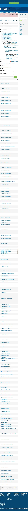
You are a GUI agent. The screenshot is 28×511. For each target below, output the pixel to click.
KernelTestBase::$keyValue (4, 285)
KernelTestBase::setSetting (4, 351)
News (1, 493)
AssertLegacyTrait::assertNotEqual (5, 250)
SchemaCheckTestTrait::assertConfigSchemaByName (8, 461)
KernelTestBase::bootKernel (4, 313)
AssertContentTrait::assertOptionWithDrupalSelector (8, 181)
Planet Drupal (2, 494)
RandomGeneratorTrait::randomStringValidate (7, 455)
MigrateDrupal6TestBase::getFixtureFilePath (6, 371)
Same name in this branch (5, 23)
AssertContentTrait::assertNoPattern (5, 155)
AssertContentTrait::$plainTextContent (6, 88)
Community (9, 493)
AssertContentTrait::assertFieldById (5, 97)
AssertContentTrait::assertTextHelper (5, 193)
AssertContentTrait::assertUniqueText (6, 203)
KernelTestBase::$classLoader (4, 275)
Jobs (1, 497)
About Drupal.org (2, 503)
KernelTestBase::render (4, 346)
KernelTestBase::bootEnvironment (5, 311)
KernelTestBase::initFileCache (4, 334)
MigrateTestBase (14, 42)
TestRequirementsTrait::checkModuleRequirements (7, 479)
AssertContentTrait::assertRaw (5, 188)
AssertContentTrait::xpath (4, 243)
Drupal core (22, 494)
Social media (2, 495)
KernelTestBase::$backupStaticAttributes (6, 270)
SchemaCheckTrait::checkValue (5, 473)
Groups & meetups (9, 497)
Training (8, 495)
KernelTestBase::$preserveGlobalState (6, 289)
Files (20, 31)
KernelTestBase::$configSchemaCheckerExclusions (7, 279)
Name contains (2, 70)
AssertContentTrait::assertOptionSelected (6, 176)
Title (9, 79)
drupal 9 (2, 12)
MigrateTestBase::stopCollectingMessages (6, 420)
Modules (22, 495)
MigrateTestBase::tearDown (4, 422)
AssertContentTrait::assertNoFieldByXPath (6, 133)
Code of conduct (9, 499)
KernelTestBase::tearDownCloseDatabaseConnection (8, 358)
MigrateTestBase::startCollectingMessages (6, 418)
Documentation (16, 493)
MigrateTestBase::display (4, 399)
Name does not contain (3, 73)
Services (21, 33)
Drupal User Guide (16, 495)
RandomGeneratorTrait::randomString (6, 452)
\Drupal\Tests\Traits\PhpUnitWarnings (7, 39)
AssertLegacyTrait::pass (4, 252)
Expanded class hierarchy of (7, 59)
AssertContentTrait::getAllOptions (5, 217)
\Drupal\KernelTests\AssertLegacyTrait (8, 34)
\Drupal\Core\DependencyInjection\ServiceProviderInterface (9, 33)
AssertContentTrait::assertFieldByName (6, 100)
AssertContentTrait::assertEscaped (5, 91)
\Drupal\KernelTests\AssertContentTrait (7, 35)
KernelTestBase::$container (4, 281)
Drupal (12, 509)
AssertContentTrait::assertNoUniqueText (6, 167)
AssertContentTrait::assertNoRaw (5, 158)
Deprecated (21, 32)
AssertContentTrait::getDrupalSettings (6, 220)
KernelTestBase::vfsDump (4, 360)
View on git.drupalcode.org (14, 61)
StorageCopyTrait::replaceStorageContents (6, 476)
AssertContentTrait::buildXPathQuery (5, 208)
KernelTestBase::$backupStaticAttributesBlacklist (7, 273)
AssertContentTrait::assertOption (5, 170)
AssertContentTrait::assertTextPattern (6, 196)
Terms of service (2, 504)
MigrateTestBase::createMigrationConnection (7, 397)
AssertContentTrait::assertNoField (5, 125)
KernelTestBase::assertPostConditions (6, 310)
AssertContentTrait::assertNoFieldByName (6, 130)
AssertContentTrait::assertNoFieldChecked (6, 137)
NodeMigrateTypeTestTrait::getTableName (6, 426)
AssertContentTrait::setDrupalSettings (6, 238)
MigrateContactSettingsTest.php (11, 12)
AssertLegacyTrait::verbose (4, 253)
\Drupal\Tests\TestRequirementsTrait (6, 38)
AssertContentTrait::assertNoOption (5, 149)
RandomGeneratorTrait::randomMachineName (7, 447)
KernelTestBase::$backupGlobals (5, 266)
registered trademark (17, 509)
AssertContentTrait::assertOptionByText (6, 173)
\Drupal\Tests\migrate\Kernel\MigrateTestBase (10, 47)
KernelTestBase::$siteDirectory (5, 304)
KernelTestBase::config (4, 316)
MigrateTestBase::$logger (4, 387)
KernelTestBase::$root (3, 292)
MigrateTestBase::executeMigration (5, 401)
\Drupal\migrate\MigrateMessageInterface (11, 43)
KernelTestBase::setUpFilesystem (5, 355)
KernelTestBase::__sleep (4, 362)
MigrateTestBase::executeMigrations (5, 403)
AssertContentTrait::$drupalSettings (5, 83)
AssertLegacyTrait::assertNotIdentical (6, 251)
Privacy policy (2, 505)
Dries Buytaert (23, 509)
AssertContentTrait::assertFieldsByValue (6, 110)
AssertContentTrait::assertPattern (5, 184)
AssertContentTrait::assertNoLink (5, 140)
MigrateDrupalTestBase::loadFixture (5, 382)
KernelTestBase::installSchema (5, 342)
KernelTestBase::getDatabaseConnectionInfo (6, 326)
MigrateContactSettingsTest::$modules (6, 364)
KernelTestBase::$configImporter (5, 276)
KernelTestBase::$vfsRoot (4, 308)
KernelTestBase (11, 32)
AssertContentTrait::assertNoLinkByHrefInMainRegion (8, 146)
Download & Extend (24, 493)
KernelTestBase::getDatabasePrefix (5, 328)
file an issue (15, 487)
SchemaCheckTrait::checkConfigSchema (6, 470)
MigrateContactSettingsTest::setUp (5, 366)
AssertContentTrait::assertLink (5, 113)
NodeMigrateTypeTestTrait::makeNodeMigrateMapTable (8, 428)
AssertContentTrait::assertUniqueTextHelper (6, 206)
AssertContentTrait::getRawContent (5, 222)
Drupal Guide (16, 494)
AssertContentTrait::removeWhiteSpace (6, 235)
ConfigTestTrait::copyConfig (4, 259)
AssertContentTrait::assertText (5, 191)
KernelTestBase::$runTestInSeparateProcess (6, 298)
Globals (21, 30)
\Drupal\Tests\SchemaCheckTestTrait (11, 56)
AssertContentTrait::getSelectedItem (5, 224)
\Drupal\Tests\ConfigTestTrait (6, 36)
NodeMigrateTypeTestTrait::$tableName (6, 424)
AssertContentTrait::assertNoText (5, 162)
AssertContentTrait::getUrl (4, 229)
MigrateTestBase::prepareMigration (5, 411)
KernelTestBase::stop (3, 357)
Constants (21, 29)
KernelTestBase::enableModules (5, 321)
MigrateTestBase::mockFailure (5, 408)
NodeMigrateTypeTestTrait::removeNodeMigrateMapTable (8, 433)
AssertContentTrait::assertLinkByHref (5, 116)
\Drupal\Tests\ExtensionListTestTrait (6, 37)
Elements (21, 34)
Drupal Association (2, 502)
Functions (21, 28)
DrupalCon (8, 498)
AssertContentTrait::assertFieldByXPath (6, 103)
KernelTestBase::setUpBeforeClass (5, 353)
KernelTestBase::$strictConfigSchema (5, 306)
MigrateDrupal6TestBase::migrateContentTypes (7, 374)
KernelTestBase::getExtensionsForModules (6, 330)
